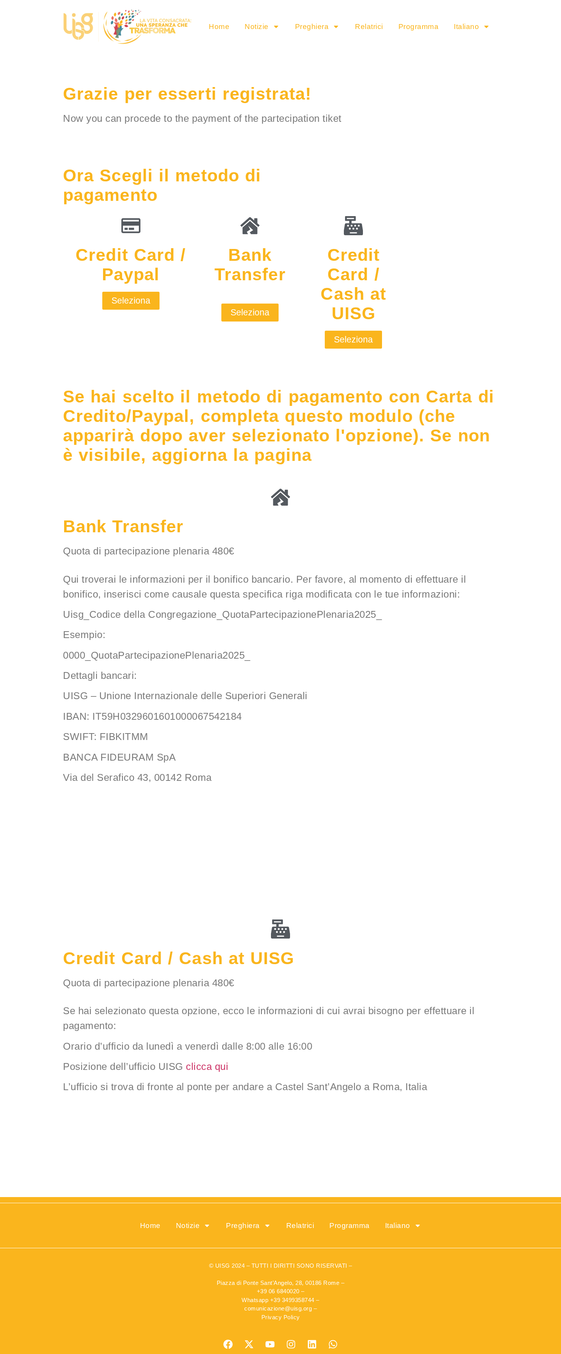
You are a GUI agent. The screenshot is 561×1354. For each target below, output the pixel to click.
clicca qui (207, 1066)
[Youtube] (270, 1344)
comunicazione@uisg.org (278, 1308)
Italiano (466, 27)
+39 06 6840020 (278, 1291)
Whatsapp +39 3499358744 (278, 1300)
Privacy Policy (280, 1317)
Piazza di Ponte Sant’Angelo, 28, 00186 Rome (278, 1283)
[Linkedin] (312, 1344)
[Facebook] (228, 1344)
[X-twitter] (249, 1344)
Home (219, 27)
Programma (418, 27)
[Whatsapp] (333, 1344)
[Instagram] (291, 1344)
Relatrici (369, 27)
